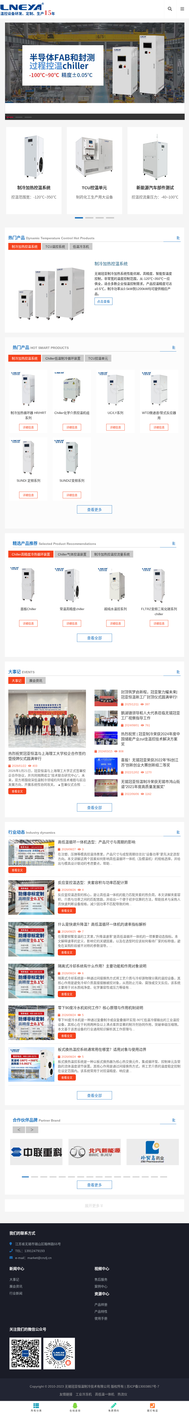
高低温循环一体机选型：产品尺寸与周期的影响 (96, 842)
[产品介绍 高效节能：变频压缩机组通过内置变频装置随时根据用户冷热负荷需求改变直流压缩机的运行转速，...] (159, 585)
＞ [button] (32, 1129)
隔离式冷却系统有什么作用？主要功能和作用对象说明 (102, 966)
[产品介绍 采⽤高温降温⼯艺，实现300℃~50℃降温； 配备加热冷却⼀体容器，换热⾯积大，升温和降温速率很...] (115, 389)
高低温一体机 (104, 1394)
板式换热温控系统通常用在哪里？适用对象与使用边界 (102, 1050)
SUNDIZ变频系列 (71, 480)
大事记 (16, 680)
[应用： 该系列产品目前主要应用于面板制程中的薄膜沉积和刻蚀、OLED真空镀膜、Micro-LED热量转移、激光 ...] (28, 585)
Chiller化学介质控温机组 (71, 413)
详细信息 (28, 427)
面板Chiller (28, 609)
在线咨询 (75, 1410)
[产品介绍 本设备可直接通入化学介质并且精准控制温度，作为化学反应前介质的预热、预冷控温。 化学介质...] (72, 389)
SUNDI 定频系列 (28, 480)
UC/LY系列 (115, 413)
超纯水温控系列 (115, 609)
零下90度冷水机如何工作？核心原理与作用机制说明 (100, 1008)
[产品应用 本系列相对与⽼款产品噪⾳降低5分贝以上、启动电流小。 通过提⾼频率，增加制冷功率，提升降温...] (72, 456)
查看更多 (94, 510)
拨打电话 (152, 1410)
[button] (9, 117)
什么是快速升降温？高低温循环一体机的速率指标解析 (102, 924)
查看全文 (17, 791)
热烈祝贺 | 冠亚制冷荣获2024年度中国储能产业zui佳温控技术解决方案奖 (150, 739)
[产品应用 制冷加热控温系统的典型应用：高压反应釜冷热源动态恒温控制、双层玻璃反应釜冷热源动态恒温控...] (28, 456)
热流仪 (122, 1394)
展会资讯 (35, 680)
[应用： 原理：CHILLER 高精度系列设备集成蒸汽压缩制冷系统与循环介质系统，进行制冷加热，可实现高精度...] (72, 585)
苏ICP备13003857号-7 (142, 1386)
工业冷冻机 (84, 1394)
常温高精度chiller (72, 609)
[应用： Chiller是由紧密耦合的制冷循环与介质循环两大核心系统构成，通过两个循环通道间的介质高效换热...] (115, 585)
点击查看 (103, 301)
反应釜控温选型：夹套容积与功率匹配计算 (93, 883)
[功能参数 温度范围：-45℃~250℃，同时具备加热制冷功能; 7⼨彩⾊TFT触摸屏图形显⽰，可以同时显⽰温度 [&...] (28, 389)
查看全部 (94, 638)
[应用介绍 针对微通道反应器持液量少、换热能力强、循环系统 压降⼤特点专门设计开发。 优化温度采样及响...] (159, 389)
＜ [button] (19, 1129)
